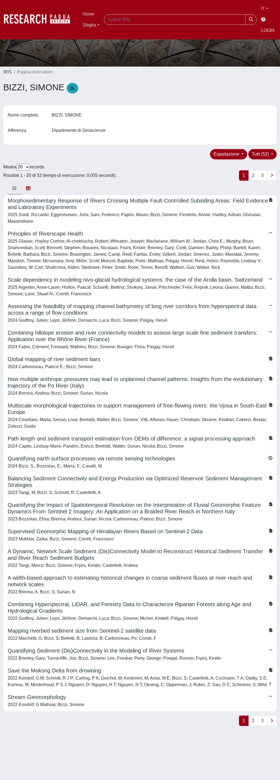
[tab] (14, 188)
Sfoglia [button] (89, 25)
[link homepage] (39, 20)
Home (88, 14)
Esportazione (227, 154)
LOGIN (268, 30)
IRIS (7, 72)
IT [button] (263, 8)
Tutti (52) (261, 154)
